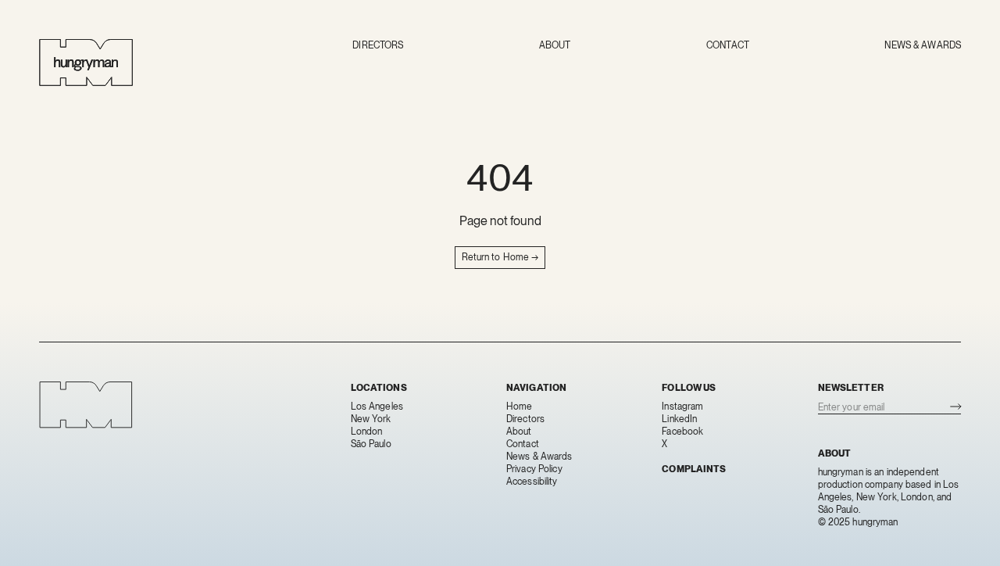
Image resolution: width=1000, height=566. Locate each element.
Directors (377, 45)
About (555, 45)
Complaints (694, 469)
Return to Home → (500, 257)
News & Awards (922, 45)
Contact (727, 45)
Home (519, 406)
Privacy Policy (534, 469)
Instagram (682, 406)
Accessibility (532, 481)
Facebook (682, 431)
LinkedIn (679, 419)
